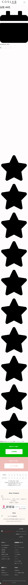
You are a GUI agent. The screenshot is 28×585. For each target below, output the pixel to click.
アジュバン (17, 545)
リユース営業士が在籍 (19, 572)
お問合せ (21, 536)
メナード (16, 558)
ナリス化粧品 (17, 554)
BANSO (3, 570)
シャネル (16, 549)
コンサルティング (5, 556)
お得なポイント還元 (5, 558)
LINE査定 (14, 451)
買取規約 (18, 534)
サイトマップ (24, 534)
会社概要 (21, 528)
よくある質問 (4, 547)
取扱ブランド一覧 (18, 563)
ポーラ (16, 556)
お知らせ (16, 574)
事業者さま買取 (4, 554)
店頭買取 (3, 552)
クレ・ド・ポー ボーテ (19, 547)
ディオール (17, 552)
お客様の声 (17, 570)
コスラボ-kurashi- (5, 574)
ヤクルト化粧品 (18, 561)
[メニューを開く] (24, 2)
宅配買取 (3, 549)
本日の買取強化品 (5, 545)
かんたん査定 (14, 466)
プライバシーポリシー (21, 531)
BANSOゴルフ (4, 572)
